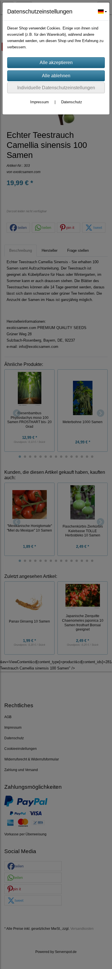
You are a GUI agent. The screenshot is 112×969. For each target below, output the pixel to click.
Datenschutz (71, 102)
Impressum (39, 102)
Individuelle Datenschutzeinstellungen (56, 87)
